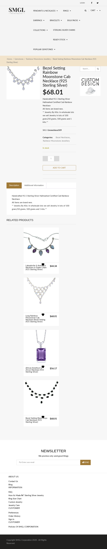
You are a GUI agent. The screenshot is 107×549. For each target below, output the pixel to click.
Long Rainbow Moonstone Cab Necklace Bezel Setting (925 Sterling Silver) (35, 319)
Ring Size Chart (14, 499)
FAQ (10, 492)
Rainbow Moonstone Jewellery (38, 59)
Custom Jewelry (15, 502)
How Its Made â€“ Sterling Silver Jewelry (26, 495)
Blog (10, 485)
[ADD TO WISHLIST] (44, 266)
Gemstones (18, 59)
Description (14, 185)
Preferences (13, 513)
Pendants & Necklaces (44, 11)
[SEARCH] (97, 69)
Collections (39, 30)
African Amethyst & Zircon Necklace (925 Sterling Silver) (35, 370)
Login (82, 3)
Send (86, 462)
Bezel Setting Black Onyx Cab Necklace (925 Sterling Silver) (36, 420)
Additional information (34, 185)
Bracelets (55, 20)
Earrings (37, 20)
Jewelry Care (14, 505)
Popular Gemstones (43, 49)
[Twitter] (97, 3)
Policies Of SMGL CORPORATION (23, 527)
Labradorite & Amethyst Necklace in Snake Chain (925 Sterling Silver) (36, 268)
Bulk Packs (72, 20)
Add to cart (59, 168)
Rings (66, 11)
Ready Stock (59, 40)
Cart (93, 10)
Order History (14, 516)
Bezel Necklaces (63, 138)
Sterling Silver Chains (64, 30)
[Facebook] (92, 3)
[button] (35, 70)
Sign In (11, 519)
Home (9, 59)
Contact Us (13, 481)
